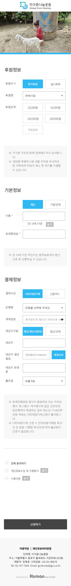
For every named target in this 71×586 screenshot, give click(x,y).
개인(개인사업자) (32, 331)
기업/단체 (55, 204)
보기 (49, 224)
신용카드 (55, 294)
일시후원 (55, 84)
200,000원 (55, 119)
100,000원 (32, 119)
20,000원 (33, 107)
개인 (32, 204)
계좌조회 (58, 355)
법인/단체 (55, 331)
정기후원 (32, 84)
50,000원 (55, 107)
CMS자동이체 (32, 294)
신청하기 (35, 524)
